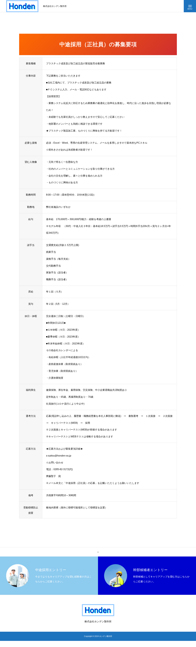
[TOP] (98, 552)
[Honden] (22, 6)
